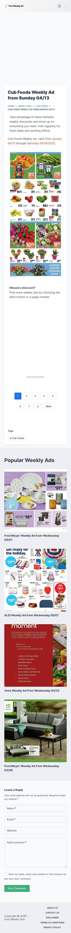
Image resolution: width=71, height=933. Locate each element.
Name (11, 808)
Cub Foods (17, 438)
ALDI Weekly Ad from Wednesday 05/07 (31, 615)
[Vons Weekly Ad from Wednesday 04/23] (35, 655)
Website (12, 830)
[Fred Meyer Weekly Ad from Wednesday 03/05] (35, 731)
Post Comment (17, 888)
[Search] (65, 6)
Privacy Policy (52, 927)
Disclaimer (52, 917)
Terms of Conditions (52, 922)
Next (48, 406)
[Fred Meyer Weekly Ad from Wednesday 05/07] (35, 500)
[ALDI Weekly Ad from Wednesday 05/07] (35, 580)
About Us (52, 908)
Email (11, 819)
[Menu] (59, 6)
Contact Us (52, 912)
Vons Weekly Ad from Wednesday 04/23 (31, 690)
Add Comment (16, 842)
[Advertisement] (35, 49)
